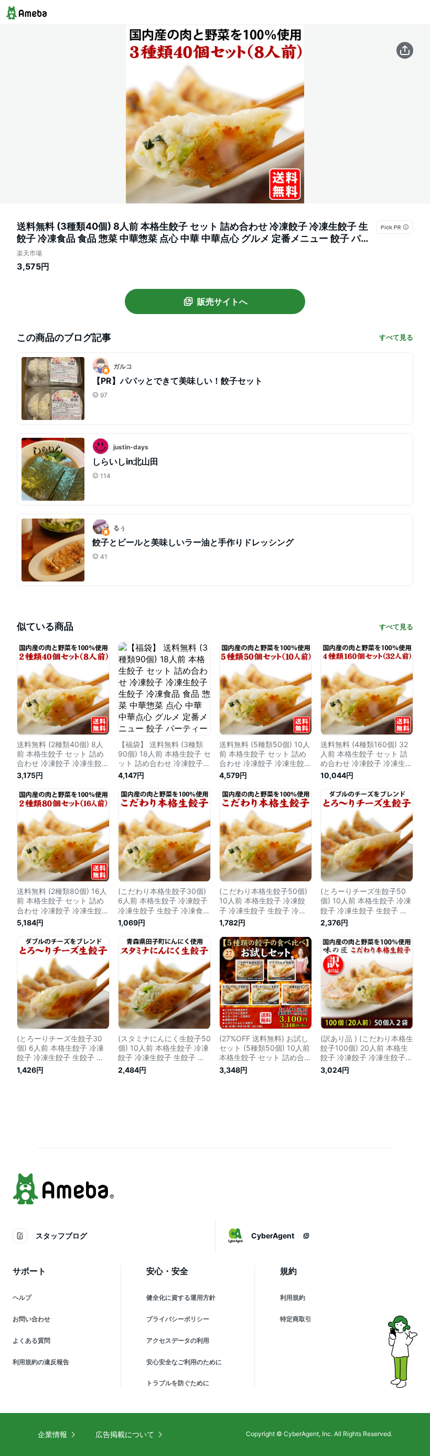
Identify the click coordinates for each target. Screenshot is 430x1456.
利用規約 (292, 1297)
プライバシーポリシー (177, 1319)
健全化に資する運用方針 (181, 1297)
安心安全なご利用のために (184, 1362)
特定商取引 (295, 1319)
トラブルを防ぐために (177, 1383)
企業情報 (52, 1434)
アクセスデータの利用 (177, 1340)
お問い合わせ (31, 1319)
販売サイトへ (222, 301)
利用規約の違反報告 (41, 1362)
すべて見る (396, 337)
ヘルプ (22, 1297)
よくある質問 (31, 1340)
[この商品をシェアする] (404, 50)
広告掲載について (124, 1434)
